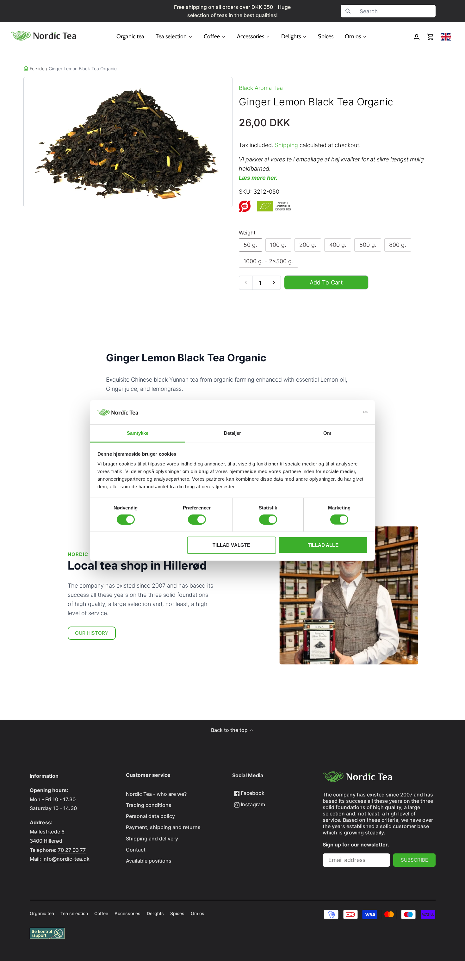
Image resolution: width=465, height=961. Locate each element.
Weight (247, 233)
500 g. (367, 244)
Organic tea (42, 913)
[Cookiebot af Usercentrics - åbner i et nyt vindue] (340, 412)
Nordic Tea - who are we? (156, 794)
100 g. (278, 244)
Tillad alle (323, 545)
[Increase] (274, 283)
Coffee (101, 913)
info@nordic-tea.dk (66, 859)
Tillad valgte (231, 545)
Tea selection (74, 913)
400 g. (337, 244)
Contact (136, 849)
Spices (177, 913)
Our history (91, 633)
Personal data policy (150, 816)
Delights (155, 913)
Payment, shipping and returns (163, 827)
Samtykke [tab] (138, 433)
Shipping (286, 145)
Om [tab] (327, 433)
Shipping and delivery (152, 838)
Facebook (251, 793)
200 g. (307, 244)
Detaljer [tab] (232, 433)
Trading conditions (148, 805)
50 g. (250, 244)
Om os (197, 913)
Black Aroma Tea (261, 87)
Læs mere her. (258, 177)
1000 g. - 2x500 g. (268, 261)
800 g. (397, 244)
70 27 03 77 (72, 850)
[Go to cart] (430, 37)
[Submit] (348, 11)
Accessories (127, 913)
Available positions (148, 861)
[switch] (197, 519)
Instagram (252, 804)
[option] (127, 142)
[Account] (417, 37)
